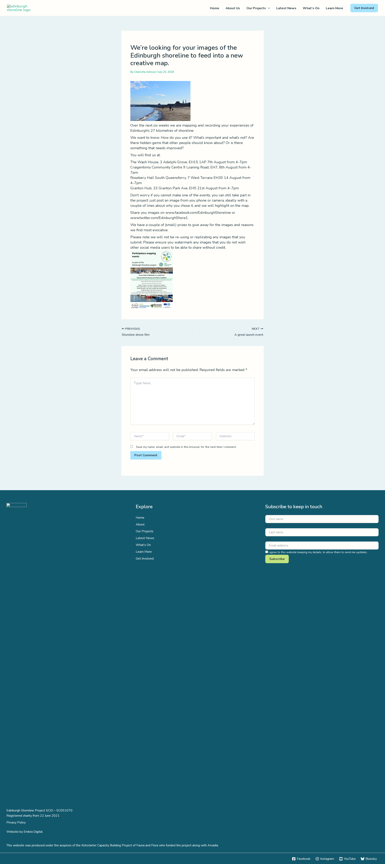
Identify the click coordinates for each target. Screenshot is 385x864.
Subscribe (277, 559)
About (140, 524)
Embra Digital (33, 832)
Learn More (334, 8)
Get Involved (145, 558)
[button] (268, 8)
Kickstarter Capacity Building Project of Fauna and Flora (119, 845)
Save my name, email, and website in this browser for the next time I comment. (186, 447)
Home (214, 8)
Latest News (286, 8)
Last (268, 539)
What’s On (311, 8)
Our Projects (256, 8)
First (268, 526)
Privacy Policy (16, 822)
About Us (233, 8)
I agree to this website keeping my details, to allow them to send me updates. (317, 552)
